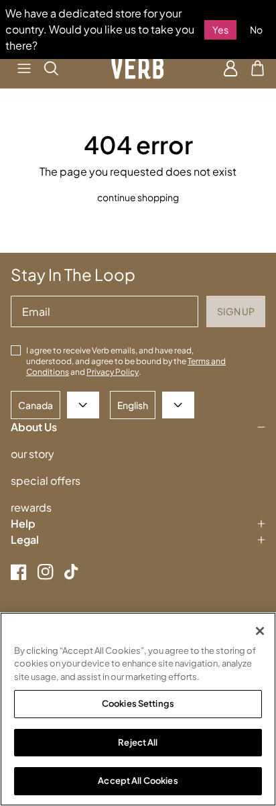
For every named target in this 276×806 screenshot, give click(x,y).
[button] (24, 68)
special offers (45, 480)
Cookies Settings (138, 703)
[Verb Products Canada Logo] (138, 68)
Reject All (137, 742)
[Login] (231, 68)
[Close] (260, 631)
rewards (31, 507)
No (256, 29)
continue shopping (138, 197)
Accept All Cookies (138, 780)
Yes (220, 29)
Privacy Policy (112, 372)
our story (32, 454)
